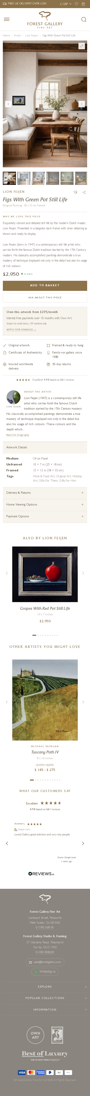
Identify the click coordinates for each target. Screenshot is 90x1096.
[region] (45, 843)
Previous (8, 104)
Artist (17, 36)
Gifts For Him (67, 481)
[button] (75, 192)
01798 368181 (45, 927)
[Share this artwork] (84, 192)
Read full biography (17, 435)
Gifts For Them (48, 481)
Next (81, 104)
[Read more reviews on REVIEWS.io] (41, 874)
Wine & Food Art (44, 476)
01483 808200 (45, 952)
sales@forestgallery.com (47, 962)
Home (6, 36)
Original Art (63, 476)
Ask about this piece (45, 298)
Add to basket (45, 286)
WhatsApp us (48, 971)
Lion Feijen (31, 36)
